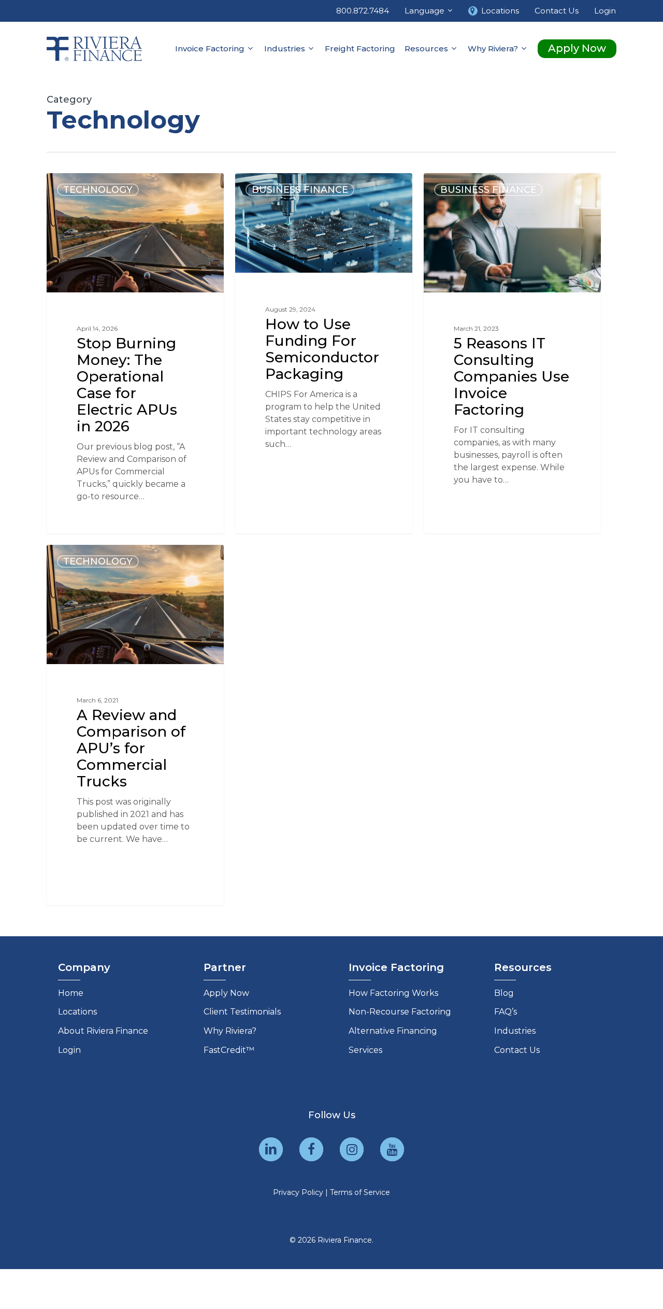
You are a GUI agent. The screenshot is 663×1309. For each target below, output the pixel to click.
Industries (515, 1031)
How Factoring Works (393, 993)
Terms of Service (360, 1192)
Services (365, 1050)
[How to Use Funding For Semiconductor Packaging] (323, 343)
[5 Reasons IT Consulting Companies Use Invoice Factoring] (512, 353)
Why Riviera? (230, 1031)
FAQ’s (505, 1012)
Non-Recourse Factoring (400, 1012)
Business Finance (300, 189)
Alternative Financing (393, 1031)
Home (70, 993)
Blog (504, 993)
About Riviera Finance (103, 1031)
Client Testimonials (242, 1012)
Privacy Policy (298, 1192)
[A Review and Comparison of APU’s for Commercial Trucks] (135, 725)
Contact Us (517, 1050)
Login (69, 1050)
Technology (98, 189)
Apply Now (226, 993)
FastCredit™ (229, 1050)
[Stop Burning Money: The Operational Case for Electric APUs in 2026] (135, 353)
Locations (77, 1012)
